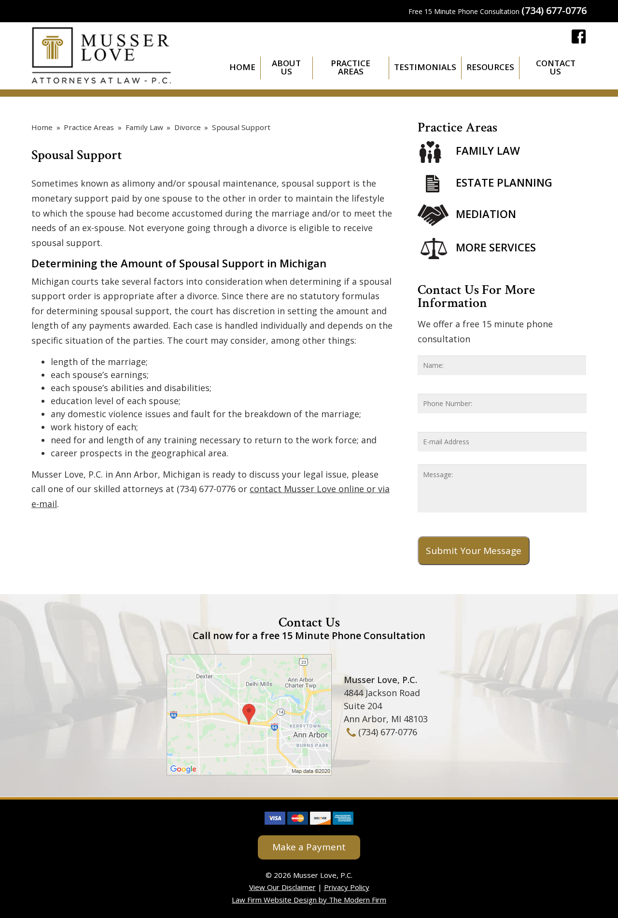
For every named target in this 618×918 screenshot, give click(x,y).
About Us (286, 67)
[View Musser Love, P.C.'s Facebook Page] (579, 38)
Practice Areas (350, 67)
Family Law (488, 151)
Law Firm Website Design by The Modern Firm (309, 899)
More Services (496, 247)
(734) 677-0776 (554, 10)
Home (242, 67)
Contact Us (556, 67)
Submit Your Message (473, 550)
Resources (490, 67)
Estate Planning (504, 182)
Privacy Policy (346, 887)
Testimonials (425, 67)
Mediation (486, 213)
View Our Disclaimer (282, 887)
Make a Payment (309, 847)
